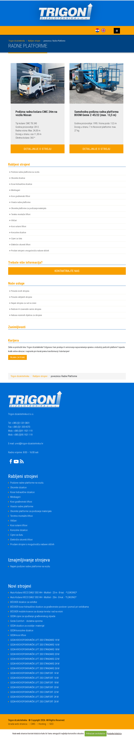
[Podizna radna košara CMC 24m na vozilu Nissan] (38, 83)
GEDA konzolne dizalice (21, 630)
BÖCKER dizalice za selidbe (23, 602)
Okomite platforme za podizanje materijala (28, 208)
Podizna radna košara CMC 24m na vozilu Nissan (36, 113)
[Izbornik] (117, 31)
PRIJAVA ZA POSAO (17, 357)
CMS (33, 723)
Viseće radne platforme (20, 202)
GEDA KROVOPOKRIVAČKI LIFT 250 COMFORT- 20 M (34, 687)
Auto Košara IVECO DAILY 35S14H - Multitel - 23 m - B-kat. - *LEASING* (43, 592)
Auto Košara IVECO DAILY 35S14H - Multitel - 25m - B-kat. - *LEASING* (43, 597)
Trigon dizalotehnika (16, 41)
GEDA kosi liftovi (18, 635)
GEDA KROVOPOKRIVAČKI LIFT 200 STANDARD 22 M (34, 658)
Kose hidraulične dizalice (21, 184)
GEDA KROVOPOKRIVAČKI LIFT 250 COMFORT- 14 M (34, 673)
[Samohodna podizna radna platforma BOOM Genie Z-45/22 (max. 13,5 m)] (96, 83)
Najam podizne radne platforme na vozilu (30, 566)
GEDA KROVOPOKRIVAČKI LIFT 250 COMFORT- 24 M (34, 696)
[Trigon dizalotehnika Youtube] (16, 461)
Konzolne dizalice (18, 232)
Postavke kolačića (114, 733)
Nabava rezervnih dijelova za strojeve (26, 315)
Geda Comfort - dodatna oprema (26, 621)
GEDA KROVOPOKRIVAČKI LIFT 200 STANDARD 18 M (34, 649)
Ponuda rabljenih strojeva (21, 297)
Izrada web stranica (17, 723)
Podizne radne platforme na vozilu (25, 172)
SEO (51, 723)
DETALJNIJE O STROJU (37, 149)
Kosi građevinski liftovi (20, 196)
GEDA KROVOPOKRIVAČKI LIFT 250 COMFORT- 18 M (34, 682)
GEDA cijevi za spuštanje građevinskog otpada (32, 616)
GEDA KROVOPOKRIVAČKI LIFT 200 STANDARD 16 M (34, 644)
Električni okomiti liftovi (20, 244)
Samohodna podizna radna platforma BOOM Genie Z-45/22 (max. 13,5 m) (96, 113)
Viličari (14, 220)
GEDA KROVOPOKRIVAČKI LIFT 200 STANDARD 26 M (34, 668)
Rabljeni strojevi (34, 41)
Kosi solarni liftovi (18, 226)
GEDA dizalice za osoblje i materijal (27, 625)
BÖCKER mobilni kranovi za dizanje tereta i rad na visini (36, 611)
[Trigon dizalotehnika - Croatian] (97, 30)
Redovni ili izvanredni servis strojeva (26, 309)
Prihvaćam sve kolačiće (95, 733)
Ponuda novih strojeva (20, 291)
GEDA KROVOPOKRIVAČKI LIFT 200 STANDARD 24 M (34, 663)
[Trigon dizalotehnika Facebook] (10, 461)
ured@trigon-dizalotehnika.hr (29, 443)
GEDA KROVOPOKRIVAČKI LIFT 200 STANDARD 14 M (34, 639)
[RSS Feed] (21, 461)
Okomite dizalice (18, 178)
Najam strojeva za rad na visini (23, 303)
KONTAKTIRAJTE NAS (67, 271)
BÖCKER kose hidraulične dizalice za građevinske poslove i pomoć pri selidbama (49, 606)
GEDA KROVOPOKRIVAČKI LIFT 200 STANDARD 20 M (34, 654)
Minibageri (15, 190)
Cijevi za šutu (16, 238)
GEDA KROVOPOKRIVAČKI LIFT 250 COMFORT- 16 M (34, 677)
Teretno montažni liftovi (20, 214)
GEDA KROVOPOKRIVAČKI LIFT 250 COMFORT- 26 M (34, 701)
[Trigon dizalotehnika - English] (103, 30)
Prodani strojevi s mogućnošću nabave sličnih (30, 250)
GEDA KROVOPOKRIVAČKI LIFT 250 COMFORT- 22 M (34, 692)
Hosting (42, 723)
